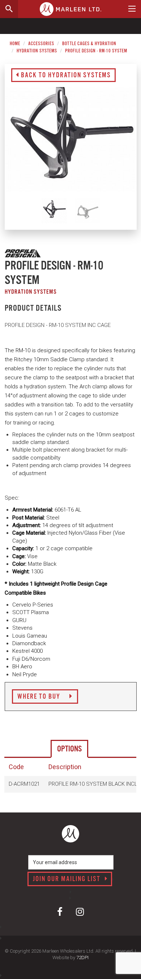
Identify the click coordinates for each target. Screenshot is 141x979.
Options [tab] (69, 749)
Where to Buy (39, 697)
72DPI (82, 957)
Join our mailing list (67, 879)
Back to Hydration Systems (65, 75)
